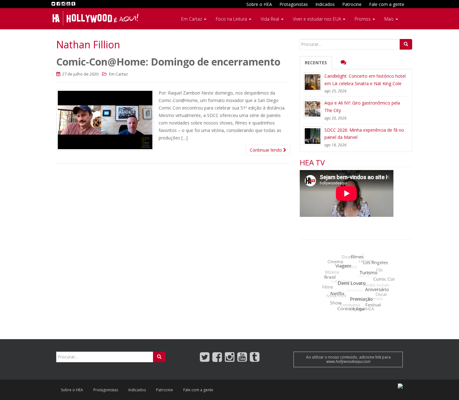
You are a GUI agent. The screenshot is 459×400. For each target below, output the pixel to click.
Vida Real (270, 19)
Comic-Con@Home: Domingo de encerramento (168, 61)
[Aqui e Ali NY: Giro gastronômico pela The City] (312, 108)
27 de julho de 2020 (79, 74)
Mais (389, 19)
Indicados (325, 4)
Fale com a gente (386, 4)
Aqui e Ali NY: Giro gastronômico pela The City (362, 106)
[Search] (406, 44)
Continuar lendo (266, 150)
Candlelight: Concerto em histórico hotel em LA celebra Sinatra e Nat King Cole (365, 79)
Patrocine (352, 4)
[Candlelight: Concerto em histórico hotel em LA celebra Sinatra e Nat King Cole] (312, 81)
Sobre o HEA (259, 4)
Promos (363, 19)
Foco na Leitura (232, 19)
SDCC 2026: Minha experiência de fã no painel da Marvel (364, 133)
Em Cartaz (192, 19)
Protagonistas (293, 4)
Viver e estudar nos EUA (317, 19)
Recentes (316, 63)
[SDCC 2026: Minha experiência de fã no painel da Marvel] (312, 135)
